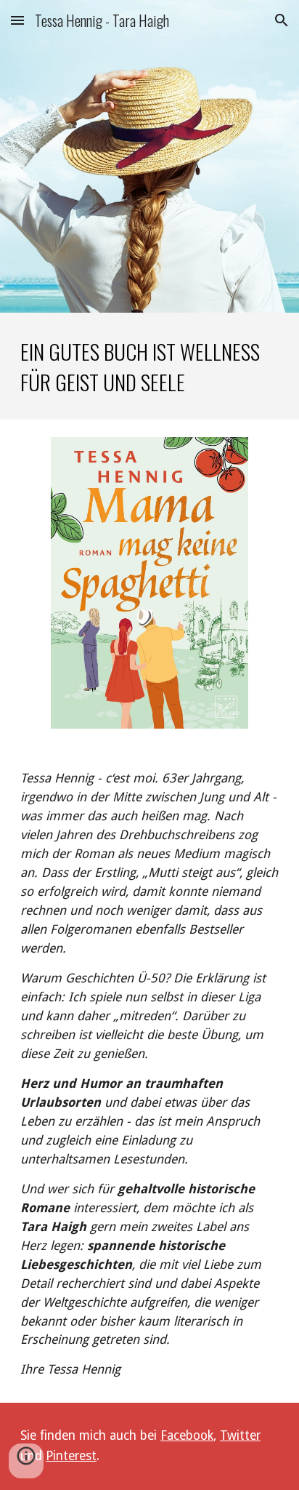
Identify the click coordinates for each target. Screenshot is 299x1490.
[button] (17, 20)
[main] (149, 366)
